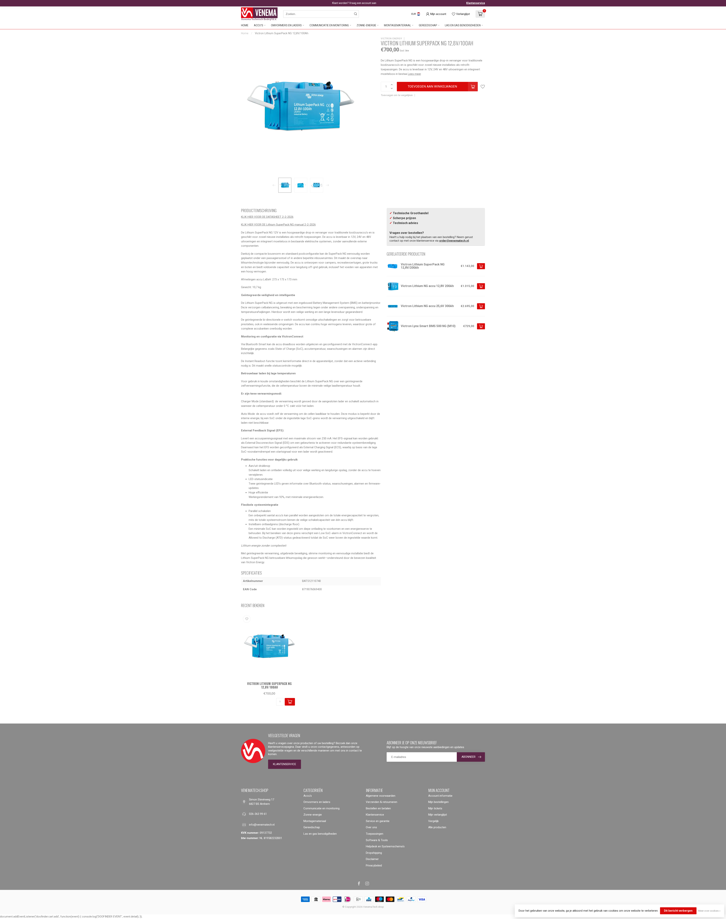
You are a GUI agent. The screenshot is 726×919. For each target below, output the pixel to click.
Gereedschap (428, 25)
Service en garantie (377, 821)
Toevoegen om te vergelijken (397, 95)
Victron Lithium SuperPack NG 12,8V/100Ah (281, 33)
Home (244, 25)
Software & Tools (377, 840)
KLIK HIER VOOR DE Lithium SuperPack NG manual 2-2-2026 (278, 224)
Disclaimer (372, 859)
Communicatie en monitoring (329, 25)
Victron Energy (391, 38)
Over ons (371, 827)
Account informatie (440, 795)
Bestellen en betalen (378, 808)
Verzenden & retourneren (381, 802)
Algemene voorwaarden (380, 795)
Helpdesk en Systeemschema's (385, 846)
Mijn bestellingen (438, 802)
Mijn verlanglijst (437, 814)
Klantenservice (475, 3)
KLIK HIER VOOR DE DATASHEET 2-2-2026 (267, 217)
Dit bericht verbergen (678, 910)
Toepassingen (374, 833)
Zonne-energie (366, 25)
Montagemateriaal (397, 25)
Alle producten (437, 827)
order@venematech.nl (454, 240)
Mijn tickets (435, 808)
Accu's (258, 25)
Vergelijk (433, 821)
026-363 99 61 (258, 814)
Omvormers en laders (286, 25)
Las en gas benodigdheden (463, 25)
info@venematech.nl (262, 824)
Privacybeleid (374, 865)
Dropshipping (374, 853)
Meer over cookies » (709, 910)
